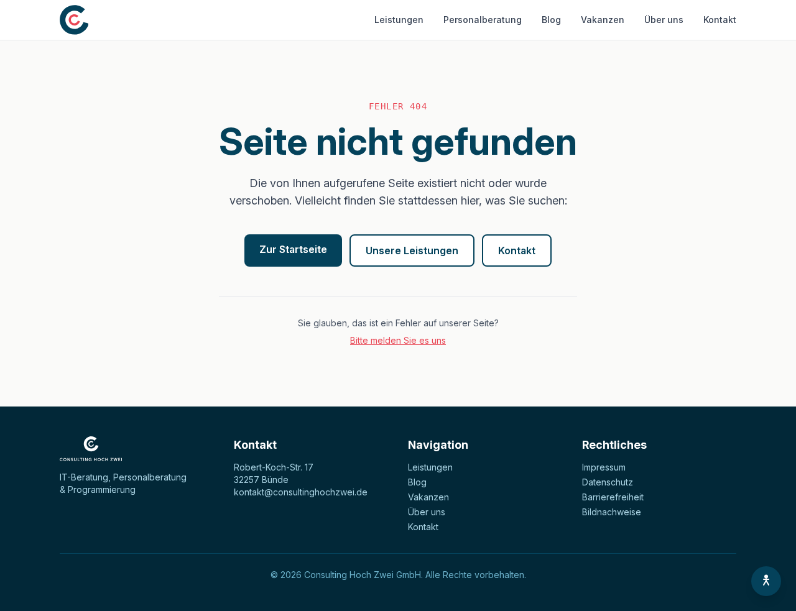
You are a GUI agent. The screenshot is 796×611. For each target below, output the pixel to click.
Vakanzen (602, 19)
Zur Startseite (293, 249)
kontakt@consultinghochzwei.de (301, 492)
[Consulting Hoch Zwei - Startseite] (74, 20)
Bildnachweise (611, 512)
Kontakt (719, 19)
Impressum (604, 467)
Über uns (663, 19)
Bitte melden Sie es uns (398, 340)
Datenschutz (607, 482)
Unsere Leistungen (412, 250)
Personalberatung (482, 19)
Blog (551, 19)
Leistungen (398, 19)
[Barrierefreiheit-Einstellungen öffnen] (766, 581)
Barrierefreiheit (613, 497)
